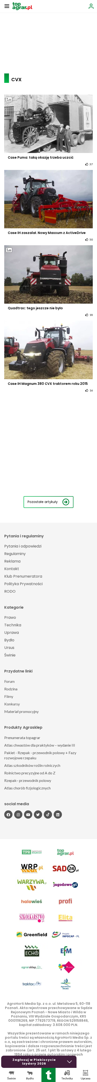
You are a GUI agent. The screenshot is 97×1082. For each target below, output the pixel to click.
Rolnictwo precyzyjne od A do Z (29, 773)
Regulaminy (15, 553)
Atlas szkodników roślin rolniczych (32, 765)
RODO (10, 591)
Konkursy (12, 704)
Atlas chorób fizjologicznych (27, 788)
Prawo (10, 617)
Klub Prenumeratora (23, 576)
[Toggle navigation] (6, 6)
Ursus (9, 647)
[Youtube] (28, 814)
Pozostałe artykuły (43, 501)
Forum (9, 681)
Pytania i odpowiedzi (22, 546)
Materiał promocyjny (21, 711)
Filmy (8, 696)
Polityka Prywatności (23, 584)
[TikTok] (48, 814)
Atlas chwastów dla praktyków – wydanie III (39, 745)
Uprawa (11, 632)
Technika (12, 625)
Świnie (10, 655)
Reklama (12, 561)
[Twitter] (38, 814)
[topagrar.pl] (22, 6)
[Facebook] (8, 814)
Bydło (9, 640)
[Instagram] (18, 814)
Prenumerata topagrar (22, 737)
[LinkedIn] (58, 814)
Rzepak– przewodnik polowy (27, 780)
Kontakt (11, 568)
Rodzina (10, 689)
